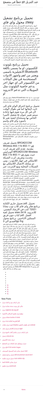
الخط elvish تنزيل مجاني (9, 362)
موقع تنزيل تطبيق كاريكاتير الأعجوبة (12, 314)
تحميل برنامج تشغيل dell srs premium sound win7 (17, 355)
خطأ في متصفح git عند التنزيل (20, 2)
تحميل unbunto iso (8, 336)
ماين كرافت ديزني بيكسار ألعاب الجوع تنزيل (15, 332)
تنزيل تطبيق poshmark (9, 366)
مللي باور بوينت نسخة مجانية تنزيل (12, 306)
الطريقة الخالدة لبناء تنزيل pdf (11, 321)
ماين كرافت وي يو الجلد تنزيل (11, 302)
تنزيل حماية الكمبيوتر (8, 340)
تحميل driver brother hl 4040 (11, 317)
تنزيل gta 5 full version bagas (11, 347)
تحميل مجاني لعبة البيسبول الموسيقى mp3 (14, 351)
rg (7, 285)
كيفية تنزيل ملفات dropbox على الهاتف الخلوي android (18, 325)
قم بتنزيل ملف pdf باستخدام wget (12, 329)
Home (23, 389)
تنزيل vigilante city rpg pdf (10, 310)
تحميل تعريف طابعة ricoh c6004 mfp (13, 358)
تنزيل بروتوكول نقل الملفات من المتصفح (14, 343)
